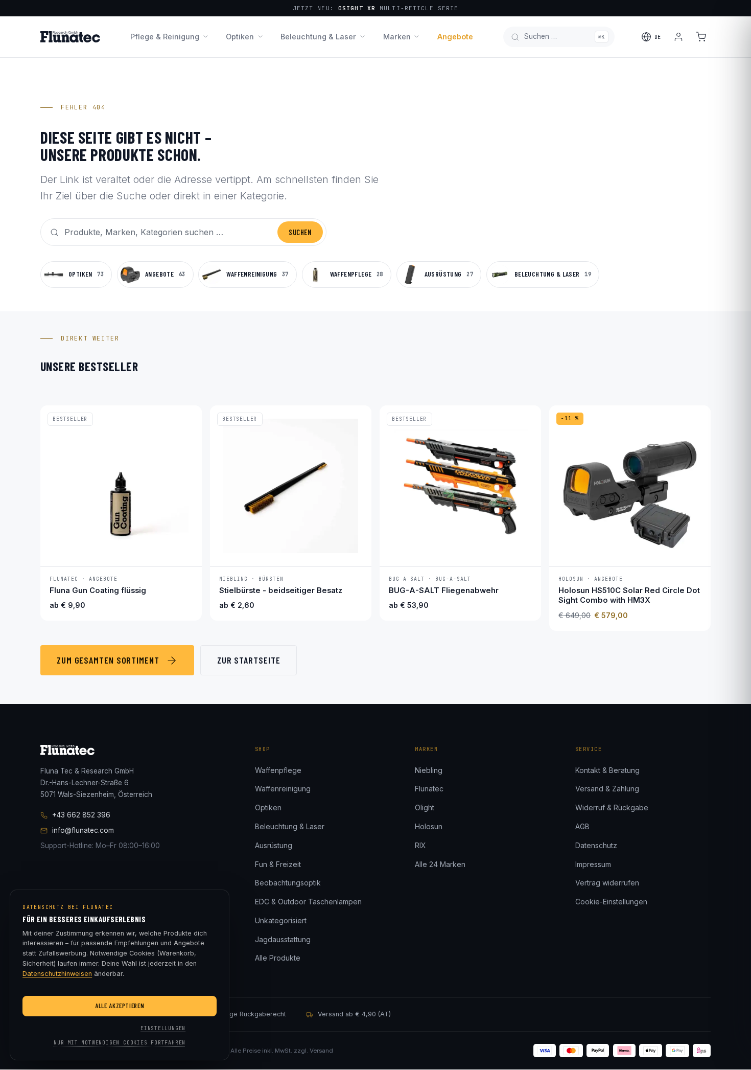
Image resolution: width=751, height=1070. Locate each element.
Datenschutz (596, 845)
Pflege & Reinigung (164, 36)
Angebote (455, 36)
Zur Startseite (248, 660)
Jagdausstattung (283, 939)
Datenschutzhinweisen (57, 973)
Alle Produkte (277, 957)
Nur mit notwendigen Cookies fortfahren (119, 1042)
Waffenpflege (278, 770)
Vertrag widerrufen (607, 882)
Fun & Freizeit (278, 864)
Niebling (428, 770)
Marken (397, 36)
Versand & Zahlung (607, 788)
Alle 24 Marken (440, 864)
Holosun (428, 826)
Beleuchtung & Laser (318, 36)
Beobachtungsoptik (288, 882)
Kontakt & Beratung (607, 770)
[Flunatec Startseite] (70, 36)
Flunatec (429, 788)
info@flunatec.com (83, 830)
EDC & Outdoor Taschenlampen (308, 901)
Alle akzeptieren (119, 1005)
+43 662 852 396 (81, 815)
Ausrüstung (273, 845)
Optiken (240, 36)
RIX (420, 845)
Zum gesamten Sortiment (108, 660)
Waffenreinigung (283, 788)
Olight (424, 807)
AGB (582, 826)
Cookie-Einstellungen (611, 901)
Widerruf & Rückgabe (611, 807)
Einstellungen (162, 1028)
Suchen (300, 232)
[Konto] (678, 37)
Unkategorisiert (281, 920)
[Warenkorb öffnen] (701, 37)
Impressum (593, 864)
